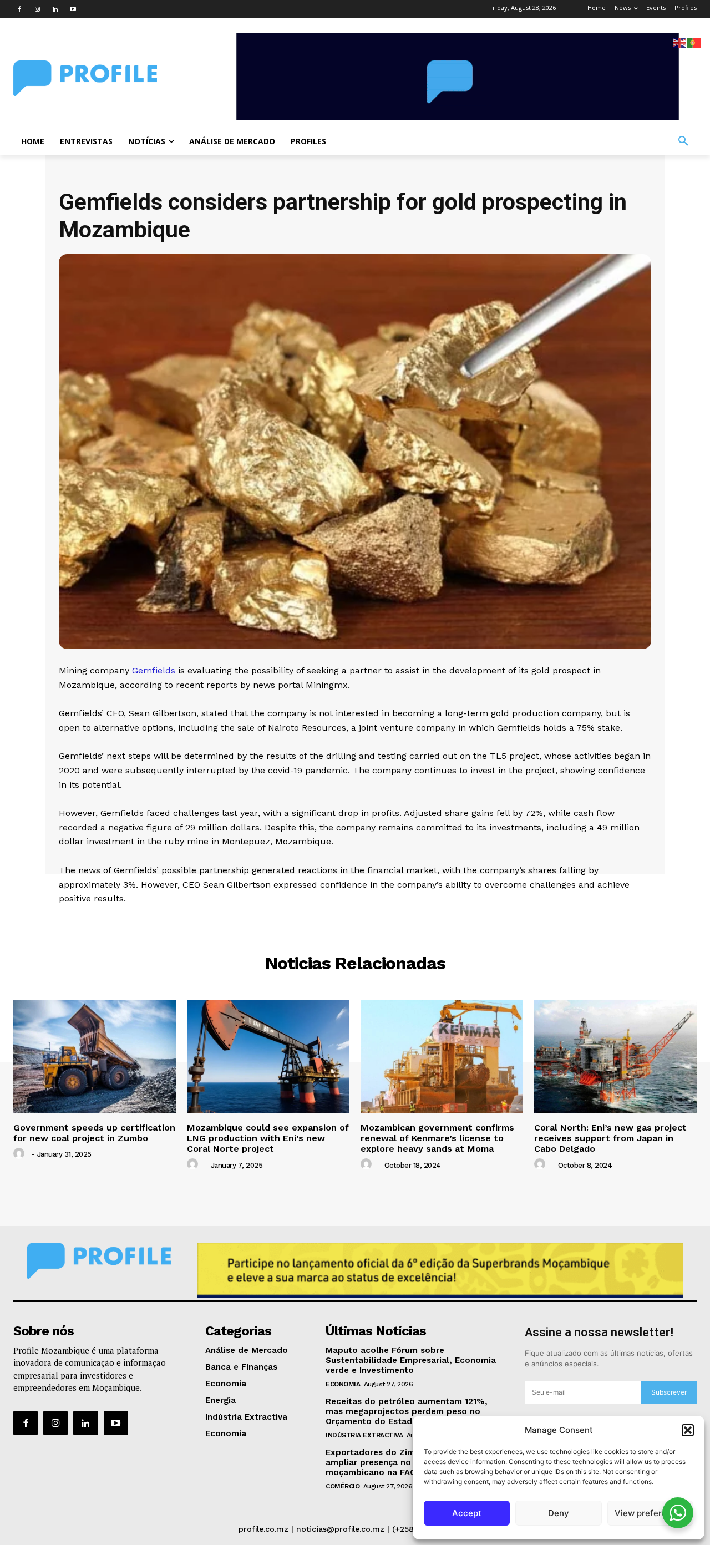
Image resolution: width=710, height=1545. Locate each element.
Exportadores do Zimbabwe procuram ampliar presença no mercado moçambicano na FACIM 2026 (406, 1462)
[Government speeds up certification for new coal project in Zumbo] (94, 1056)
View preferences (650, 1513)
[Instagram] (37, 9)
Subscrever (669, 1392)
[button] (687, 1430)
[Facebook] (19, 9)
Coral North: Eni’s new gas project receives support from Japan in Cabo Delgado (610, 1138)
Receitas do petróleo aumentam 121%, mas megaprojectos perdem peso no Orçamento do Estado (407, 1411)
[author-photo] (20, 1154)
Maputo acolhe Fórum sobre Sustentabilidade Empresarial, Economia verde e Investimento (411, 1360)
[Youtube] (73, 9)
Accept (466, 1513)
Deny (558, 1513)
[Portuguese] (694, 42)
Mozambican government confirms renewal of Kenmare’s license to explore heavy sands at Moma (437, 1138)
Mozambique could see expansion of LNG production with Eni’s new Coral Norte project (268, 1138)
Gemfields (153, 670)
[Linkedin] (55, 9)
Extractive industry (355, 921)
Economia (343, 1384)
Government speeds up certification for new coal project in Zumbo (94, 1132)
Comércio (342, 1486)
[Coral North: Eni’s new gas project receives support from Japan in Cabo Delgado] (615, 1056)
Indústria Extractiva (364, 1435)
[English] (680, 42)
